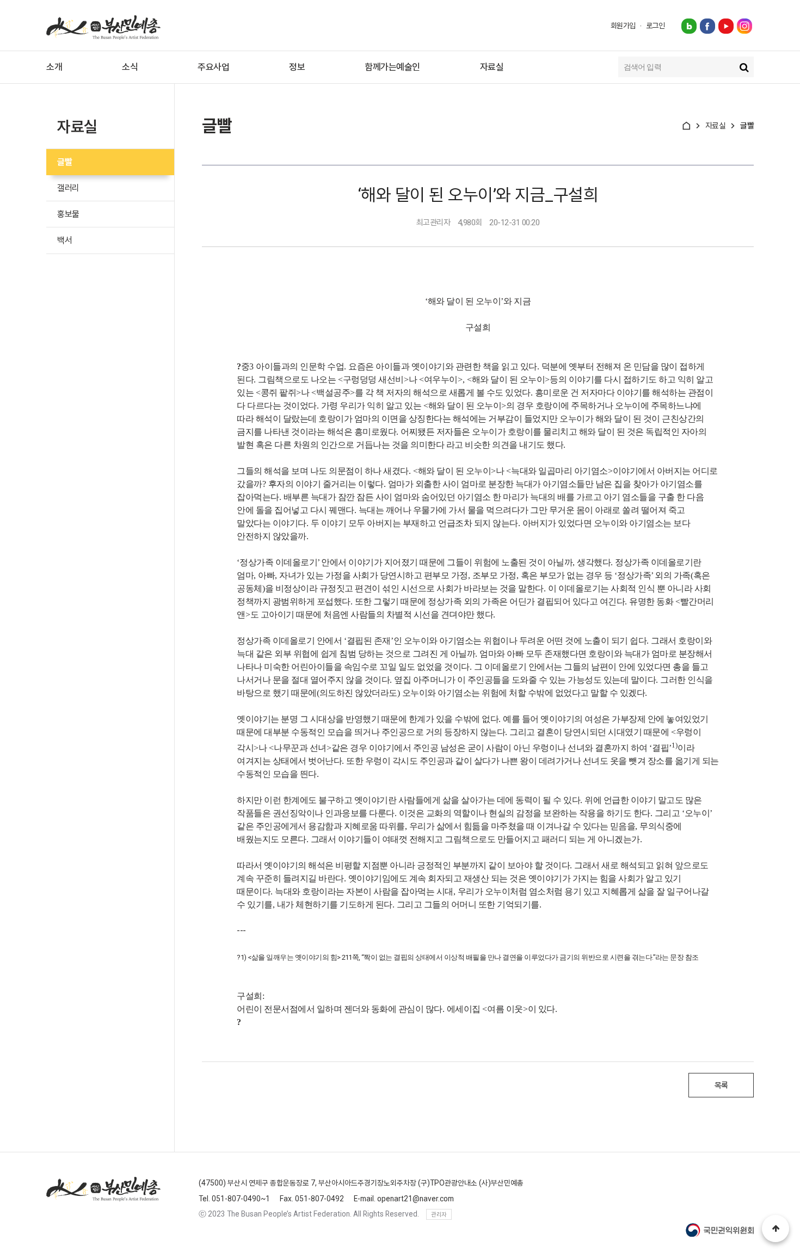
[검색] (744, 67)
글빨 (64, 162)
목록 (721, 1085)
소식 (130, 66)
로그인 (655, 25)
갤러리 (68, 188)
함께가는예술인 (392, 66)
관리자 (439, 1214)
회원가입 (623, 25)
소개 (54, 66)
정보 (297, 66)
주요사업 (213, 66)
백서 (64, 240)
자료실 (492, 66)
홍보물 (68, 214)
